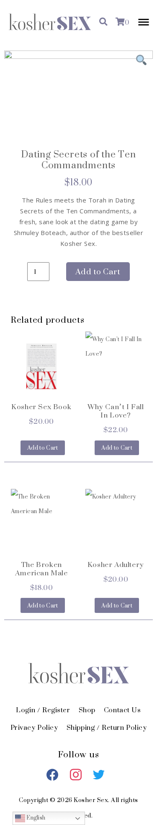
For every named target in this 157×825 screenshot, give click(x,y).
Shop (87, 710)
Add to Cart (98, 271)
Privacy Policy (34, 727)
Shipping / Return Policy (107, 727)
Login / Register (43, 710)
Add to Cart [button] (42, 447)
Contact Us (122, 710)
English (35, 818)
